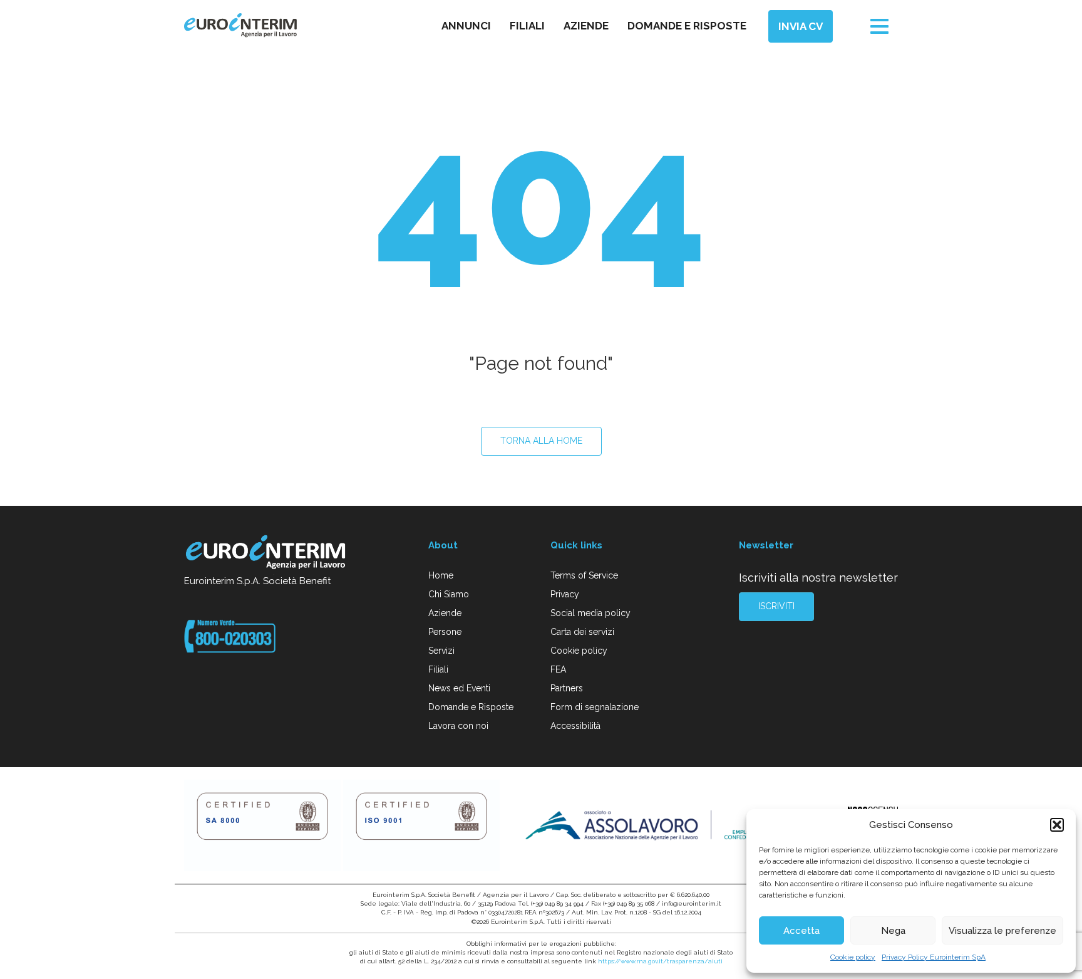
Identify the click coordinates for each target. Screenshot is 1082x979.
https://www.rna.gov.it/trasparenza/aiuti (660, 961)
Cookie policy (852, 957)
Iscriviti (776, 606)
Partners (566, 688)
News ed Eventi (459, 688)
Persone (444, 632)
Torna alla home (541, 441)
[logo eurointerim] (240, 25)
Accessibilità (575, 726)
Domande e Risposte (470, 707)
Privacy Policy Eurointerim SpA (934, 957)
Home (440, 575)
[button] (1057, 825)
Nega (893, 930)
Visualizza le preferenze (1002, 930)
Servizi (441, 651)
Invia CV (800, 26)
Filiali (527, 25)
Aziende (586, 25)
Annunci (466, 25)
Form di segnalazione (594, 707)
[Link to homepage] (266, 554)
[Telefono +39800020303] (230, 636)
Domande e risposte (686, 25)
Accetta (801, 930)
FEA (558, 669)
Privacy (564, 594)
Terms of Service (584, 575)
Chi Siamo (448, 594)
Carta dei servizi (582, 632)
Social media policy (590, 613)
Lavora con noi (458, 726)
